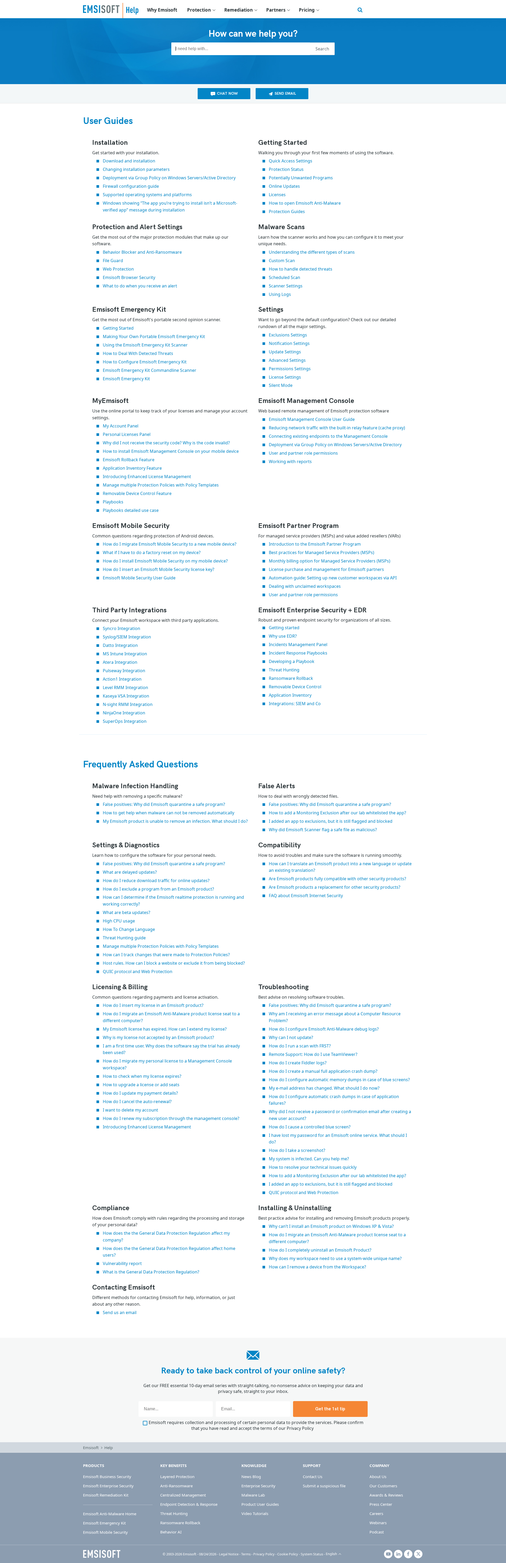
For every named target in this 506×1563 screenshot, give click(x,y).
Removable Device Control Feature (137, 493)
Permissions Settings (290, 369)
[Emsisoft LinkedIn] (398, 1554)
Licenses (277, 195)
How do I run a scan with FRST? (300, 1046)
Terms (246, 1554)
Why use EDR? (283, 636)
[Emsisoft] (101, 1554)
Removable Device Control (295, 687)
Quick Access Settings (290, 161)
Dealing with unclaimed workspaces (305, 586)
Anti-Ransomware (176, 1485)
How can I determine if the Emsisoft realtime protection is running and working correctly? (173, 900)
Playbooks (113, 502)
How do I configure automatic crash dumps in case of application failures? (334, 1100)
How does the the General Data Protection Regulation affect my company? (166, 1236)
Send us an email (120, 1312)
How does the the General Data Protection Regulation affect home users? (169, 1251)
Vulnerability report (122, 1263)
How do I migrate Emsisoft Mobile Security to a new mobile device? (169, 544)
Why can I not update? (291, 1037)
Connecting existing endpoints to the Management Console (328, 436)
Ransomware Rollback (291, 678)
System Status (312, 1554)
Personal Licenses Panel (126, 434)
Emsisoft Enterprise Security (108, 1485)
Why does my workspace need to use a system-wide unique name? (335, 1258)
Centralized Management (183, 1495)
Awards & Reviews (386, 1495)
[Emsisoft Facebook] (408, 1554)
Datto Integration (120, 645)
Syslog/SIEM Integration (127, 637)
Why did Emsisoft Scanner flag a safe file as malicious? (323, 830)
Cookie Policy (287, 1554)
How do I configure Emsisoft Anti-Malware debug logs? (324, 1029)
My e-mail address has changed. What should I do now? (324, 1088)
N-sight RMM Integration (128, 704)
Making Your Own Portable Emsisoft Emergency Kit (154, 336)
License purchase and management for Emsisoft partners (326, 569)
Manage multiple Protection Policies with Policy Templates (161, 485)
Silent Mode (281, 385)
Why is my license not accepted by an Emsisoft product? (158, 1037)
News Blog (251, 1476)
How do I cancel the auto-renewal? (137, 1101)
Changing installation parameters (136, 169)
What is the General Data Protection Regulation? (151, 1272)
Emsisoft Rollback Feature (128, 460)
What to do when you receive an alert (140, 286)
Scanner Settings (286, 286)
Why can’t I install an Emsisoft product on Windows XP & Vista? (331, 1226)
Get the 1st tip (330, 1409)
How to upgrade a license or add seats (141, 1085)
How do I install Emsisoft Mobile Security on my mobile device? (165, 561)
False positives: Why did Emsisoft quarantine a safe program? (164, 804)
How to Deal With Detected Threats (138, 353)
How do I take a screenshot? (297, 1150)
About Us (377, 1476)
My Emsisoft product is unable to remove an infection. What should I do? (175, 821)
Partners (275, 10)
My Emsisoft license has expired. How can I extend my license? (165, 1029)
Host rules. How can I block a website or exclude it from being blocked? (174, 963)
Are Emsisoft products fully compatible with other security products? (337, 879)
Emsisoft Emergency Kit (126, 379)
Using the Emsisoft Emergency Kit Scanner (145, 345)
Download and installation (129, 161)
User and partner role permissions (303, 453)
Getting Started (118, 328)
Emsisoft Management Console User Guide (312, 419)
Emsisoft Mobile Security (105, 1532)
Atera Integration (120, 662)
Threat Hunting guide (124, 938)
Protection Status (286, 169)
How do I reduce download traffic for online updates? (156, 880)
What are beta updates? (126, 912)
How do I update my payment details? (140, 1093)
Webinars (378, 1522)
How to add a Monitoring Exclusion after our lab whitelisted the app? (337, 813)
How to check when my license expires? (142, 1076)
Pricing (307, 10)
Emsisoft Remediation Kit (105, 1495)
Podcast (376, 1532)
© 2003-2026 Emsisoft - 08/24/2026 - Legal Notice (201, 1554)
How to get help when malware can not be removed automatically (168, 813)
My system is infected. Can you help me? (309, 1159)
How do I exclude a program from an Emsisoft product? (158, 889)
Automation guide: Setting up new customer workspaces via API (333, 578)
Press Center (380, 1504)
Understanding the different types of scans (312, 252)
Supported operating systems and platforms (147, 195)
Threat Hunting (284, 670)
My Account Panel (120, 426)
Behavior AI (171, 1532)
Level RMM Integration (125, 687)
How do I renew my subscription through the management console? (171, 1118)
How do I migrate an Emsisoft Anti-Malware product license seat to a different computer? (171, 1017)
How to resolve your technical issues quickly (313, 1167)
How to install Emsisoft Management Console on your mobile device (171, 451)
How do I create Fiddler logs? (298, 1063)
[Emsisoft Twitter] (418, 1554)
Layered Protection (177, 1476)
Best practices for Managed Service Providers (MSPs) (321, 552)
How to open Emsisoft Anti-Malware (305, 203)
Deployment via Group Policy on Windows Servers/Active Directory (169, 178)
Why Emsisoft (162, 10)
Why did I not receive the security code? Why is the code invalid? (166, 443)
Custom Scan (282, 260)
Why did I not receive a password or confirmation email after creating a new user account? (340, 1115)
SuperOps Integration (125, 721)
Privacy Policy (300, 1428)
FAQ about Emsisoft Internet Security (306, 895)
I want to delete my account (130, 1110)
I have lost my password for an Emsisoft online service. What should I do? (338, 1138)
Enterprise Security (258, 1485)
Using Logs (280, 294)
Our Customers (383, 1485)
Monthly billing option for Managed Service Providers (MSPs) (329, 561)
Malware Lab (253, 1495)
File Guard (113, 260)
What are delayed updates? (130, 872)
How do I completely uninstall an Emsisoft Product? (320, 1250)
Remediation (238, 10)
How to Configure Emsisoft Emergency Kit (145, 362)
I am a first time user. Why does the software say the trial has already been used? (171, 1049)
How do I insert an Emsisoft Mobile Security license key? (158, 569)
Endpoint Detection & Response (188, 1504)
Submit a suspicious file (324, 1485)
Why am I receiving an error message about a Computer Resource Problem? (335, 1017)
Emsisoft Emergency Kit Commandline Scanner (149, 370)
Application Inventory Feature (133, 468)
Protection (199, 10)
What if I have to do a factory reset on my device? (152, 552)
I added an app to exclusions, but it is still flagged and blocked (330, 821)
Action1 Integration (122, 679)
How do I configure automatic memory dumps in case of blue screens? (339, 1080)
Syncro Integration (121, 628)
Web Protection (118, 269)
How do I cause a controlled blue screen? (310, 1127)
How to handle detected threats (300, 269)
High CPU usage (119, 921)
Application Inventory (290, 695)
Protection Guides (287, 211)
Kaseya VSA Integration (126, 696)
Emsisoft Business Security (107, 1476)
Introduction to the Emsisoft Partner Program (315, 544)
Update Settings (285, 352)
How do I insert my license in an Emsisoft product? (153, 1005)
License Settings (285, 377)
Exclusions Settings (288, 335)
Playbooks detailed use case (131, 510)
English (331, 1554)
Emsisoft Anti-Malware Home (109, 1513)
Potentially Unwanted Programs (301, 178)
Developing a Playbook (291, 661)
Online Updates (284, 186)
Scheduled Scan (284, 277)
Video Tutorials (254, 1513)
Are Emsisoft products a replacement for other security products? (334, 887)
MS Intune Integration (125, 654)
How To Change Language (129, 929)
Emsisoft (101, 9)
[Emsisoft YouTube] (388, 1554)
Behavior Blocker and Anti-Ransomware (142, 252)
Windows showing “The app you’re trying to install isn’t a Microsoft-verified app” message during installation (170, 206)
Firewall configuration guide (131, 186)
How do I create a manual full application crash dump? (323, 1071)
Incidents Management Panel (298, 644)
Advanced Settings (287, 360)
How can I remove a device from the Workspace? (317, 1267)
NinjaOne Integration (124, 713)
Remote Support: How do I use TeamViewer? (313, 1054)
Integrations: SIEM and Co (295, 703)
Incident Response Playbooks (298, 653)
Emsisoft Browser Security (129, 277)
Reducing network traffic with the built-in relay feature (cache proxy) (337, 428)
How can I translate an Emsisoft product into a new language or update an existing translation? (340, 867)
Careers (376, 1513)
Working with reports (290, 461)
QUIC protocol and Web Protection (137, 971)
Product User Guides (260, 1504)
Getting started (284, 628)
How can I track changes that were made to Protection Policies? (166, 955)
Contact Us (312, 1476)
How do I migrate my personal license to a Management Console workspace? (167, 1064)
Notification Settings (289, 343)
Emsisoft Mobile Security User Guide (139, 578)
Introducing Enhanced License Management (147, 476)
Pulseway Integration (124, 671)
